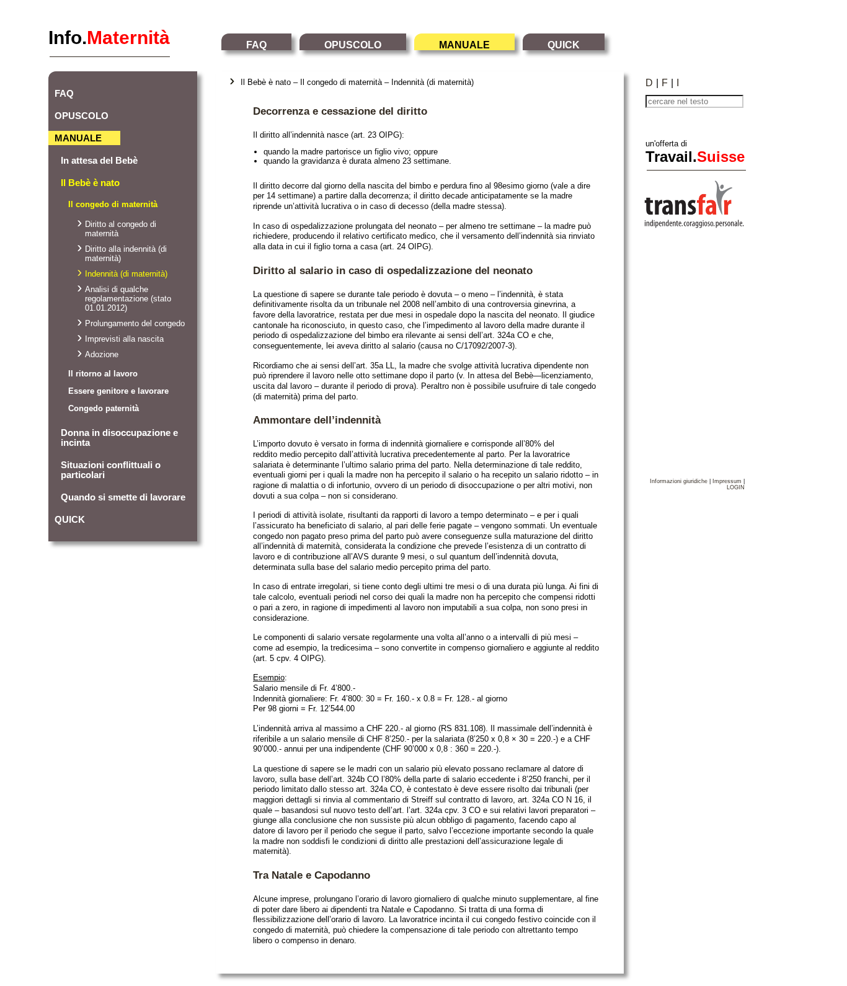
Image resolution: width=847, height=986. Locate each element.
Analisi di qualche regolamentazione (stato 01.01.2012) (128, 299)
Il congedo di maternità (112, 204)
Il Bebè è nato (90, 183)
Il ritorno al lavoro (103, 373)
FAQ (256, 45)
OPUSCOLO (352, 45)
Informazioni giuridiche (678, 481)
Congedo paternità (103, 408)
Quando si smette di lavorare (123, 497)
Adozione (101, 354)
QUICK (564, 45)
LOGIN (736, 487)
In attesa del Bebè (99, 161)
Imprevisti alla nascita (124, 339)
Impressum (727, 481)
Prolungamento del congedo (135, 323)
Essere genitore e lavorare (118, 391)
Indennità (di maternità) (126, 273)
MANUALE (464, 45)
